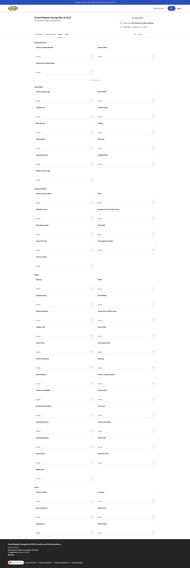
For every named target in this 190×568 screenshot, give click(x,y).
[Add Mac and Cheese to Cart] (91, 516)
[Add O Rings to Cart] (153, 131)
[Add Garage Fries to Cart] (91, 116)
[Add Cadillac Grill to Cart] (91, 335)
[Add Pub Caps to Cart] (153, 147)
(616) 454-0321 (13, 548)
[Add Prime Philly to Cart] (153, 335)
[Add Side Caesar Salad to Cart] (91, 233)
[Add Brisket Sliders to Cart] (91, 383)
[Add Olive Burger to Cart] (153, 304)
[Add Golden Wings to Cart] (153, 116)
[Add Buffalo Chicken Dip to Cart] (91, 179)
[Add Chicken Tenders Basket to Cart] (91, 56)
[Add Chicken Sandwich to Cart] (91, 367)
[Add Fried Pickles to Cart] (153, 100)
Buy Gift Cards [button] (159, 8)
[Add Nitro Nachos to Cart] (91, 131)
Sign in (179, 8)
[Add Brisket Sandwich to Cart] (91, 319)
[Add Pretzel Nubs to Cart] (91, 147)
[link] (39, 34)
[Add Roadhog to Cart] (153, 367)
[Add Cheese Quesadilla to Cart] (153, 430)
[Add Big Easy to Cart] (91, 288)
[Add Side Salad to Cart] (153, 233)
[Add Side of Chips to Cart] (153, 532)
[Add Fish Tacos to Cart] (153, 414)
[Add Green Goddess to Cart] (91, 265)
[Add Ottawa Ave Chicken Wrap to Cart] (91, 71)
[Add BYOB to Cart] (153, 288)
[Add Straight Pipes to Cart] (153, 163)
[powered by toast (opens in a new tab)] (16, 562)
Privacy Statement (45, 562)
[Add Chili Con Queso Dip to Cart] (91, 100)
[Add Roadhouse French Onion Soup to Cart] (153, 218)
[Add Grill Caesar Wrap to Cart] (153, 351)
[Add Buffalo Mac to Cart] (91, 478)
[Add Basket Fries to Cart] (153, 516)
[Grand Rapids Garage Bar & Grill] (13, 8)
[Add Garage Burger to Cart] (91, 304)
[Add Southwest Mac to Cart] (153, 462)
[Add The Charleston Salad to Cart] (153, 249)
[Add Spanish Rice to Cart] (91, 532)
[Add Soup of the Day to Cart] (91, 249)
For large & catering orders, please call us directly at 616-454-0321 (95, 2)
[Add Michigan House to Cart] (91, 218)
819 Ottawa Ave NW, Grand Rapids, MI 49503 (23, 550)
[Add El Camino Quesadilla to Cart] (91, 414)
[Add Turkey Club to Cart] (91, 351)
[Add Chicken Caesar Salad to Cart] (91, 202)
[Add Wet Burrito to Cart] (153, 446)
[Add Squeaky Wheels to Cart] (91, 163)
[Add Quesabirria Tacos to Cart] (91, 430)
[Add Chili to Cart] (153, 202)
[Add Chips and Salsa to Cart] (91, 500)
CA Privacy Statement (61, 562)
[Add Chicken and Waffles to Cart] (91, 398)
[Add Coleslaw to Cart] (153, 500)
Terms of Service (31, 562)
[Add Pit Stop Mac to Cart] (91, 462)
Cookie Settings (77, 562)
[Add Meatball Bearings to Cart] (91, 446)
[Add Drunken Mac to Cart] (153, 56)
